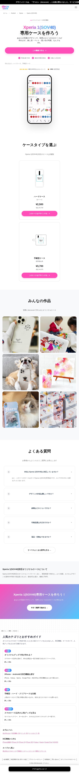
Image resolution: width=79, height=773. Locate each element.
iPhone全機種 (7, 742)
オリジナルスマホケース (68, 759)
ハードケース (30, 751)
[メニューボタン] (76, 7)
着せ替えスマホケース (9, 751)
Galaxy (36, 742)
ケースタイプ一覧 (34, 733)
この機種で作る (38, 50)
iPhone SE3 (29, 742)
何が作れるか (7, 733)
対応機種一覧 (16, 733)
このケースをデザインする (38, 213)
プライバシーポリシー (35, 759)
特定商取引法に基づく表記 (19, 759)
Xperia (42, 742)
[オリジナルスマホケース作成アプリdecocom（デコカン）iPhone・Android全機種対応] (5, 7)
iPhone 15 (22, 742)
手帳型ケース (21, 751)
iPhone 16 (15, 742)
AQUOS (55, 742)
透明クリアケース (40, 751)
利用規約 (47, 759)
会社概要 (6, 759)
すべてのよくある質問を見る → (39, 550)
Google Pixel (48, 742)
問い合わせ (55, 759)
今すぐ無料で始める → (39, 608)
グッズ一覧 (24, 733)
